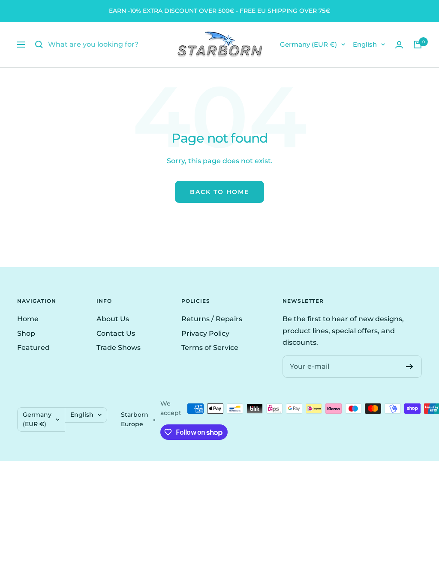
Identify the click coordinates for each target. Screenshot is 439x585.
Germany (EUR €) (308, 44)
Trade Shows (118, 347)
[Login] (399, 44)
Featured (33, 347)
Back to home (219, 192)
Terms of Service (209, 347)
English (365, 44)
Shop (26, 333)
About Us (112, 319)
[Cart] (417, 44)
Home (28, 319)
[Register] (409, 367)
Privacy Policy (205, 333)
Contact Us (115, 333)
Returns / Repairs (211, 319)
